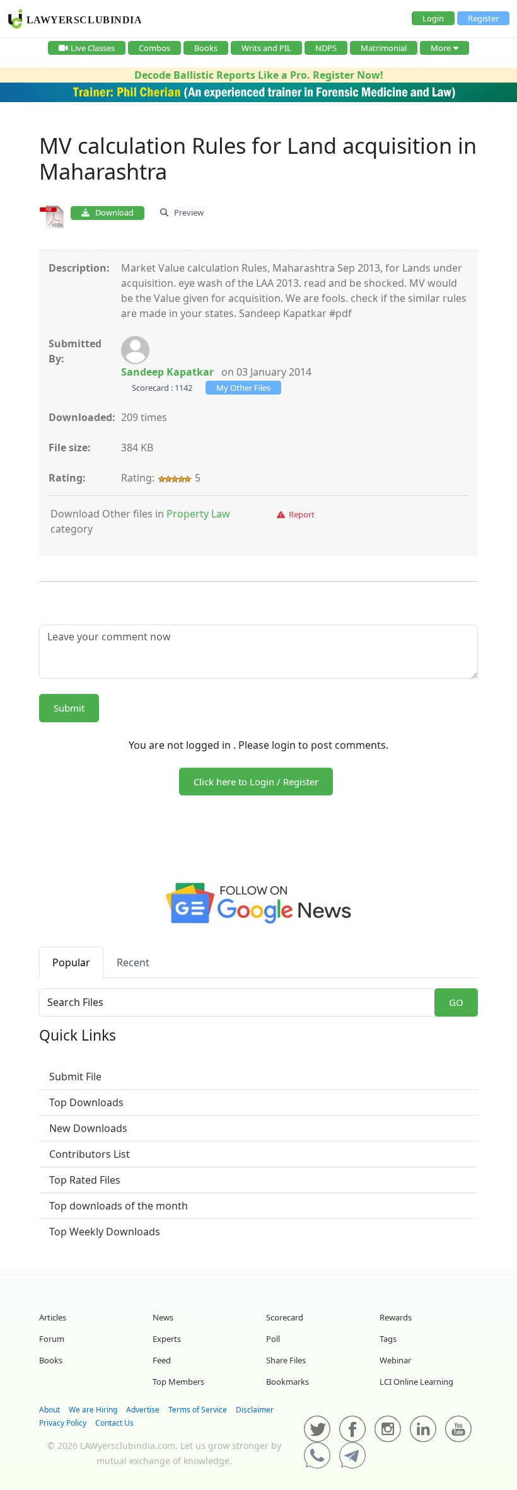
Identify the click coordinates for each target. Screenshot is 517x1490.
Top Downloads (86, 1102)
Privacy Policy (62, 1423)
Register (483, 18)
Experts (167, 1338)
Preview (186, 212)
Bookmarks (287, 1381)
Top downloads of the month (118, 1206)
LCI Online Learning (416, 1381)
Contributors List (89, 1154)
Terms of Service (197, 1409)
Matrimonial (384, 48)
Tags (388, 1338)
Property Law (198, 514)
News (163, 1317)
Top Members (178, 1381)
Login (433, 18)
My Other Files (243, 387)
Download (112, 212)
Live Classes (93, 48)
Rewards (396, 1317)
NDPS (326, 48)
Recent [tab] (133, 962)
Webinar (395, 1360)
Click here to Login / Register (256, 781)
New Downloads (88, 1128)
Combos (154, 48)
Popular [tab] (71, 962)
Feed (162, 1360)
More (441, 48)
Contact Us (114, 1423)
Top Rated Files (84, 1180)
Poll (273, 1338)
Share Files (286, 1360)
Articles (52, 1317)
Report (300, 514)
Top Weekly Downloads (104, 1232)
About (49, 1409)
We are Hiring (93, 1409)
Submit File (75, 1076)
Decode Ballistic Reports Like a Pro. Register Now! (258, 75)
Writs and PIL (266, 48)
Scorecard (284, 1317)
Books (206, 48)
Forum (51, 1338)
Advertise (143, 1409)
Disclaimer (255, 1409)
